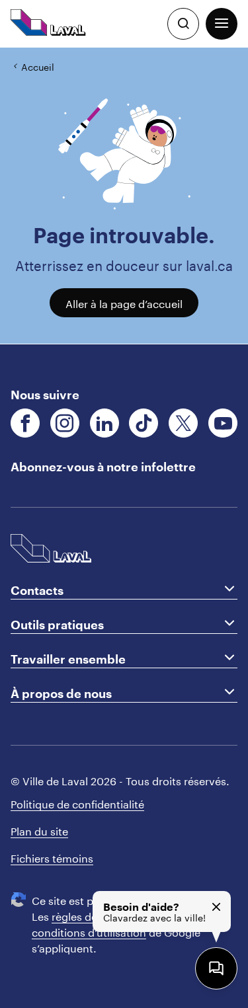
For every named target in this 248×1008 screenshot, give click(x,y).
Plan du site (39, 830)
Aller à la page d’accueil (124, 302)
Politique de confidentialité (77, 803)
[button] (221, 24)
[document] (124, 196)
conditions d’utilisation (89, 931)
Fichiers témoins (52, 857)
